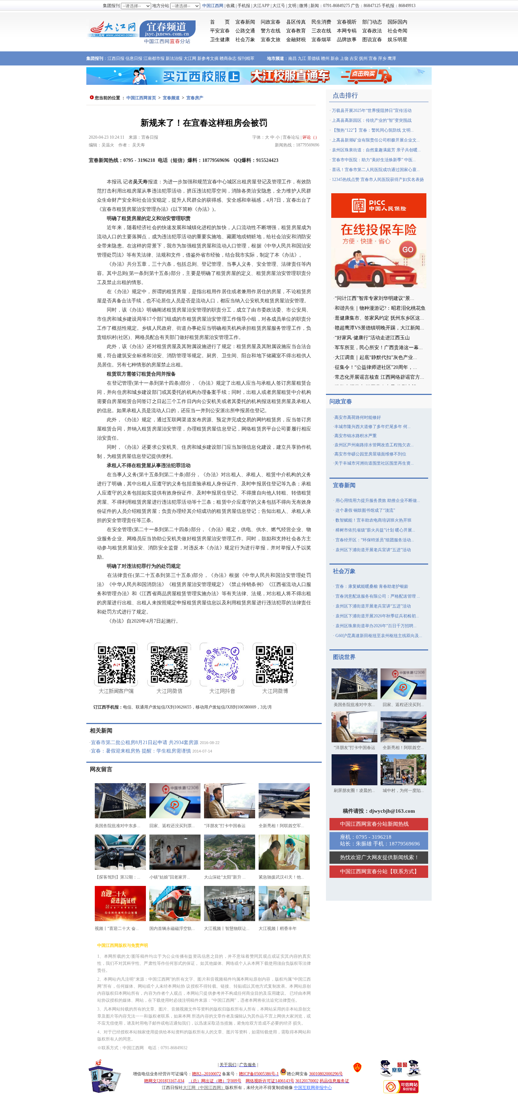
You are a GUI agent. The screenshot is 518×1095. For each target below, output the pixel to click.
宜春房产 (194, 97)
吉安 (354, 58)
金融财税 (296, 39)
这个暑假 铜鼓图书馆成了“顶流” (365, 510)
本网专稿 (347, 30)
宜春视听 (347, 22)
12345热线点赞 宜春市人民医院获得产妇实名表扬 (378, 179)
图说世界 (344, 657)
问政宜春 (270, 22)
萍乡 (382, 58)
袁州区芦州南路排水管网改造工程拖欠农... (374, 444)
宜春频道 (171, 97)
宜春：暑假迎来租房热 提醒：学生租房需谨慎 (141, 751)
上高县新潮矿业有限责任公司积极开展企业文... (376, 140)
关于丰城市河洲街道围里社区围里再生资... (374, 463)
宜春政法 (372, 30)
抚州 (363, 58)
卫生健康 (220, 39)
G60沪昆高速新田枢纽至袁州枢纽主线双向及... (378, 635)
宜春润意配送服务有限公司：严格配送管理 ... (377, 596)
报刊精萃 (246, 58)
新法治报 (174, 58)
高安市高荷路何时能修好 (357, 417)
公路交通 (245, 30)
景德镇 (313, 58)
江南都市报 (154, 58)
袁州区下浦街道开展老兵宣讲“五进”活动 (373, 549)
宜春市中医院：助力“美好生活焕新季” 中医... (374, 159)
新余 (335, 58)
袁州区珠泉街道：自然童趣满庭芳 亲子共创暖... (376, 149)
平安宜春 (220, 30)
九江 (302, 58)
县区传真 (296, 22)
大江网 (190, 58)
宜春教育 (296, 30)
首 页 (220, 22)
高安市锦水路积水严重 (355, 435)
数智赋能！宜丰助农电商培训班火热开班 (373, 520)
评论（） (310, 137)
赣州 (325, 58)
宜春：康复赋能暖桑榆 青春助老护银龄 (371, 586)
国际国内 (397, 22)
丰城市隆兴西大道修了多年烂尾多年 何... (372, 426)
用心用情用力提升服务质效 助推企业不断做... (377, 500)
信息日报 (133, 58)
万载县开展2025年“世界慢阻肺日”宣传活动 (372, 110)
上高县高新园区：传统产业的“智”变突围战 (372, 120)
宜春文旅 (270, 39)
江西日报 (115, 58)
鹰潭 (392, 58)
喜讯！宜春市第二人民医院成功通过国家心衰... (376, 169)
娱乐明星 (397, 39)
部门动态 (372, 22)
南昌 (292, 58)
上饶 (344, 58)
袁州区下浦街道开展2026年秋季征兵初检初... (377, 615)
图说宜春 (372, 39)
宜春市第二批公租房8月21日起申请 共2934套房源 (144, 742)
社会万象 (245, 39)
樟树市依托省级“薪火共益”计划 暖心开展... (375, 530)
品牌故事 (347, 39)
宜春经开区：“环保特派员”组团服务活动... (374, 539)
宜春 (373, 58)
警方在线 (270, 30)
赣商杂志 (228, 58)
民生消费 (321, 22)
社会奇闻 (397, 30)
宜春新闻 (245, 22)
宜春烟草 (321, 39)
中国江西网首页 (141, 97)
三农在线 (321, 30)
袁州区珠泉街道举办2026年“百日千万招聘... (376, 625)
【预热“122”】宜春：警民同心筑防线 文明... (373, 130)
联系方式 (403, 871)
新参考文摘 (207, 58)
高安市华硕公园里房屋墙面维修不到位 (370, 454)
